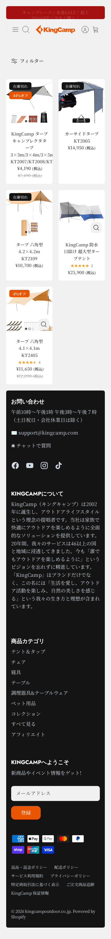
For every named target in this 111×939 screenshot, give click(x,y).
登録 (26, 812)
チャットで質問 (33, 445)
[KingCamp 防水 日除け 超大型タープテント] (82, 213)
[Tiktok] (58, 465)
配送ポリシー (66, 867)
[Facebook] (15, 465)
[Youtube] (30, 465)
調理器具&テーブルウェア (39, 692)
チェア (18, 662)
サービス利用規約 (27, 876)
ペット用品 (23, 703)
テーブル (20, 682)
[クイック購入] (96, 227)
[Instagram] (44, 465)
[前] (14, 12)
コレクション (26, 713)
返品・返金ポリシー (29, 867)
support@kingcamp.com (48, 432)
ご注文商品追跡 (80, 884)
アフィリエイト (28, 734)
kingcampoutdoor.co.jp (48, 911)
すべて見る (23, 723)
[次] (96, 12)
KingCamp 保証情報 (30, 893)
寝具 (16, 672)
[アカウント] (82, 29)
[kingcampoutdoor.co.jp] (55, 30)
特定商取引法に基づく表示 (35, 884)
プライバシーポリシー (70, 876)
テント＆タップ (28, 651)
